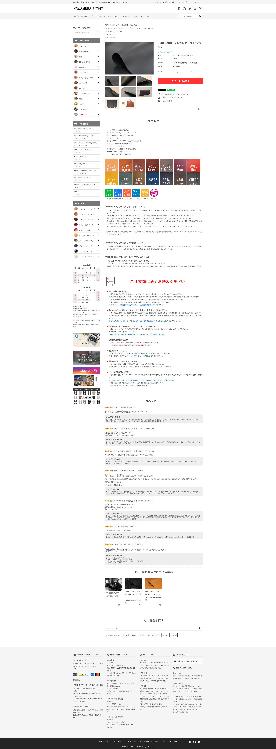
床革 (80, 99)
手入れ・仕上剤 (84, 109)
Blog (135, 16)
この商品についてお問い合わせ (170, 97)
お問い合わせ (198, 2)
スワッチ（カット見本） (86, 78)
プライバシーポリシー (170, 741)
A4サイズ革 (83, 88)
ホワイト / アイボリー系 (87, 257)
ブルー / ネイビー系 (86, 246)
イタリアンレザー (115, 25)
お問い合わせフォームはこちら (186, 661)
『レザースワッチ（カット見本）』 (139, 356)
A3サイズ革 (83, 83)
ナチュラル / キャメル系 (87, 209)
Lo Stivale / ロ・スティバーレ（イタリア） (123, 28)
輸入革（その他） (84, 51)
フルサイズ (113, 37)
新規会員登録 (170, 2)
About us (126, 16)
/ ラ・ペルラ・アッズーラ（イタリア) (85, 137)
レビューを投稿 (165, 101)
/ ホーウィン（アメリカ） (82, 179)
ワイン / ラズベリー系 (86, 225)
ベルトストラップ (84, 94)
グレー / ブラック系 (116, 31)
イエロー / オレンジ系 (86, 235)
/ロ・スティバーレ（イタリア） (84, 130)
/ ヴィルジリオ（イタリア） (85, 144)
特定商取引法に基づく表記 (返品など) (173, 94)
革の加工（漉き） (84, 62)
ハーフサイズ (83, 72)
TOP (106, 25)
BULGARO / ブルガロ (129, 25)
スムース (113, 34)
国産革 (81, 57)
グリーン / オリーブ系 (86, 241)
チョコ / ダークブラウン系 (87, 220)
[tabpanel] (129, 58)
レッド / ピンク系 (84, 230)
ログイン (158, 2)
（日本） (76, 193)
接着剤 (81, 104)
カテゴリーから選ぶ (80, 16)
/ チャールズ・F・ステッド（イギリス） (86, 172)
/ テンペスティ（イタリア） (83, 151)
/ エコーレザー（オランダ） (85, 186)
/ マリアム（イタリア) (81, 158)
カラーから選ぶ (113, 16)
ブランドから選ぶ (97, 16)
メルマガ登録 (144, 16)
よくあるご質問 (184, 2)
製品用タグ (83, 67)
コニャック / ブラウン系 (87, 214)
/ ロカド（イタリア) (80, 165)
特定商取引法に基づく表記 (149, 741)
